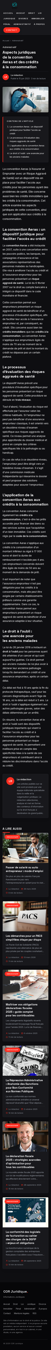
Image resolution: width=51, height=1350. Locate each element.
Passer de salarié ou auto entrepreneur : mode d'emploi (24, 869)
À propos (39, 24)
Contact (11, 30)
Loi (40, 13)
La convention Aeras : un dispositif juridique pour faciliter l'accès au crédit (26, 130)
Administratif (22, 24)
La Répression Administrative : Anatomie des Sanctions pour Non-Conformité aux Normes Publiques (24, 1086)
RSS (34, 1313)
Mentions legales (21, 1313)
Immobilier (37, 19)
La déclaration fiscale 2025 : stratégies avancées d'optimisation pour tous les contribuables (23, 1161)
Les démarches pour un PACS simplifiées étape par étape (24, 937)
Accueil (8, 13)
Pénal (6, 24)
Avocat (20, 13)
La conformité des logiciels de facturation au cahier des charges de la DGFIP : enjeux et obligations (23, 1237)
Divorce (23, 19)
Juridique (9, 19)
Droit (31, 13)
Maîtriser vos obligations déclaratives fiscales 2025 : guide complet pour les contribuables (22, 1010)
